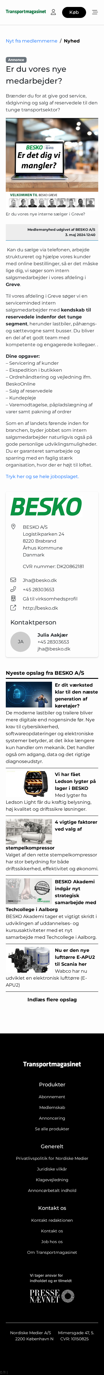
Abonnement (52, 1096)
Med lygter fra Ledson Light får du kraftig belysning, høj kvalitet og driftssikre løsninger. (51, 792)
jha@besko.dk (54, 649)
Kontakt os (52, 1231)
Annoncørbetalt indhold (52, 1190)
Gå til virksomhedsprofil (50, 599)
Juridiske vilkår (52, 1169)
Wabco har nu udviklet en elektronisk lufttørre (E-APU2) (50, 968)
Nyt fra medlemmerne (31, 41)
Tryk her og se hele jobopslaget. (42, 476)
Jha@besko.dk (40, 580)
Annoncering (52, 1118)
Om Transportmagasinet (52, 1252)
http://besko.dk (40, 608)
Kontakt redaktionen (52, 1220)
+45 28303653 (38, 589)
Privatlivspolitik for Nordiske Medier (52, 1158)
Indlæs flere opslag (52, 999)
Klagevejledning (52, 1179)
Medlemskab (52, 1107)
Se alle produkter (52, 1128)
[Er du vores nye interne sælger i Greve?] (52, 164)
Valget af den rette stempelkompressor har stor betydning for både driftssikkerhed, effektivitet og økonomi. (52, 845)
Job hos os (52, 1241)
